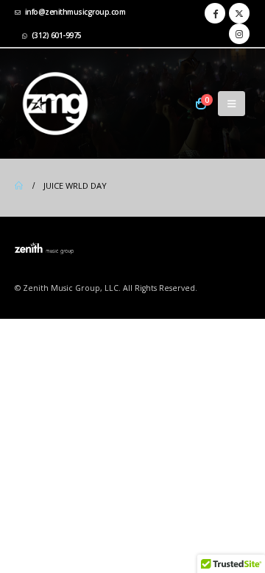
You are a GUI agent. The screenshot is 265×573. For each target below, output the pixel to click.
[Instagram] (239, 34)
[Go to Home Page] (19, 186)
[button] (231, 103)
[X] (239, 13)
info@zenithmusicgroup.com (75, 12)
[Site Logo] (55, 103)
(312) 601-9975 (57, 35)
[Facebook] (215, 13)
